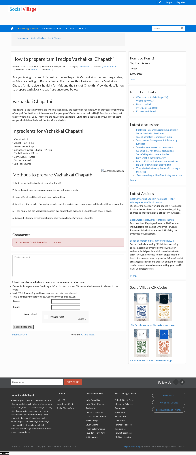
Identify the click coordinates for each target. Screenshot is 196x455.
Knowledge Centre (28, 28)
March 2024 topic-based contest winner (157, 161)
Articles (70, 28)
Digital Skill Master (94, 412)
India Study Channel (95, 404)
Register (180, 2)
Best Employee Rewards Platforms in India (152, 219)
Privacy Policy (54, 446)
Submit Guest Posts (124, 400)
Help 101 (84, 28)
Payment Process (123, 424)
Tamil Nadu (53, 37)
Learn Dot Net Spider (96, 416)
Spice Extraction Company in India (154, 136)
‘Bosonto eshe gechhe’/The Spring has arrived (159, 175)
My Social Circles (169, 402)
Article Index (87, 334)
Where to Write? (145, 100)
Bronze (34, 69)
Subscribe (73, 382)
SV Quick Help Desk (147, 107)
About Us (16, 446)
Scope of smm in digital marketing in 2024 (152, 240)
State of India (38, 37)
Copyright (41, 446)
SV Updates (120, 416)
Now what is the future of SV (151, 157)
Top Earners (120, 428)
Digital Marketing (132, 446)
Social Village (92, 420)
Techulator (91, 408)
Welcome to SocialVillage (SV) (152, 97)
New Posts (169, 395)
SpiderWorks (92, 437)
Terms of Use (69, 446)
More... (133, 180)
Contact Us (28, 446)
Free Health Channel (95, 428)
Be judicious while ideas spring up (153, 164)
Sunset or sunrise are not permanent (154, 147)
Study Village (92, 424)
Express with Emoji (146, 111)
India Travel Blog (94, 400)
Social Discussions (51, 28)
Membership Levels (124, 404)
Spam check (30, 313)
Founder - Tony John (95, 432)
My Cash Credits (123, 437)
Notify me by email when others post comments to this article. (49, 281)
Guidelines (120, 420)
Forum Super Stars (123, 432)
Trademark (120, 408)
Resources (22, 37)
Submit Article (19, 334)
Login (169, 2)
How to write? (143, 104)
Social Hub (120, 412)
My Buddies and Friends (168, 409)
